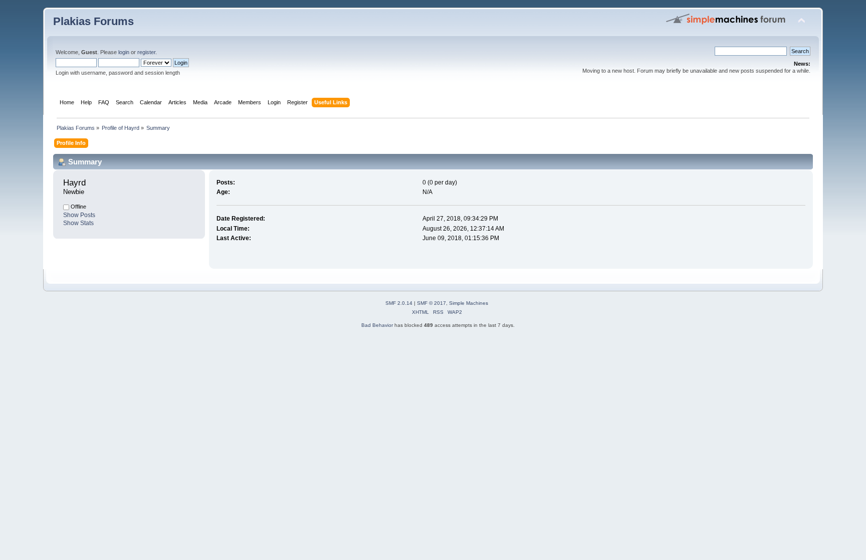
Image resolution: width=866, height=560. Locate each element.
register (146, 52)
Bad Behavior (377, 325)
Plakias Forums (93, 21)
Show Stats (78, 223)
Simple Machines (468, 303)
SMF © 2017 (431, 303)
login (123, 52)
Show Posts (79, 215)
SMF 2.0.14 (398, 303)
